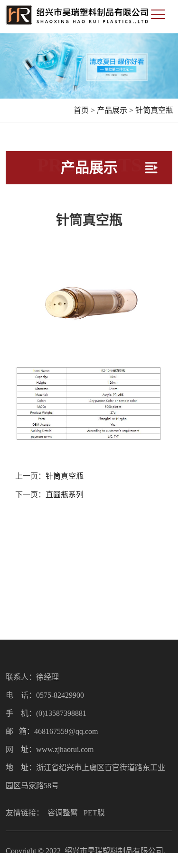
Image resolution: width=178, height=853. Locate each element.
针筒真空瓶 (154, 110)
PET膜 (94, 813)
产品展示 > (115, 110)
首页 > (84, 110)
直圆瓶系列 (65, 495)
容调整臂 (62, 813)
